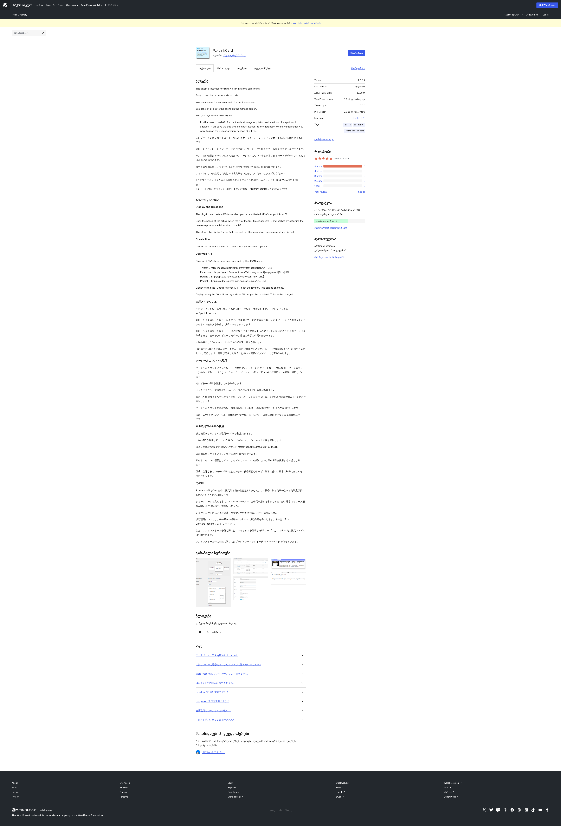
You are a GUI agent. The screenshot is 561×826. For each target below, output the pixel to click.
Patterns (124, 796)
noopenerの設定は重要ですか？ (212, 701)
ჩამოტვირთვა (356, 53)
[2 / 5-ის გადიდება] (264, 561)
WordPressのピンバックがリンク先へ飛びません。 (223, 673)
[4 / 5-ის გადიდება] (302, 561)
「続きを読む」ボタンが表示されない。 (217, 719)
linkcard (360, 131)
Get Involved (342, 783)
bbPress (449, 792)
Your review (320, 191)
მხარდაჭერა (358, 68)
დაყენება (242, 68)
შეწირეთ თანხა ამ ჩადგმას (329, 257)
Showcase (125, 783)
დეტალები (205, 68)
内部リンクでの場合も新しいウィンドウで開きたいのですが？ (228, 664)
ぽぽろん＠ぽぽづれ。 (234, 55)
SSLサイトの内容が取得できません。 (215, 683)
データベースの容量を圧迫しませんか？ (217, 655)
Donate (341, 792)
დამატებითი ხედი (324, 139)
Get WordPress (547, 5)
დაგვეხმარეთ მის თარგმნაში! (307, 23)
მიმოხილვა (223, 68)
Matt (447, 787)
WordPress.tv (235, 796)
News (14, 787)
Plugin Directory (19, 14)
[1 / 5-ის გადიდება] (227, 561)
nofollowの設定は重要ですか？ (212, 692)
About (15, 783)
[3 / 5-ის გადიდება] (264, 580)
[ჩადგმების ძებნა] (43, 33)
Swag (340, 796)
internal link (350, 131)
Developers (233, 792)
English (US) (359, 118)
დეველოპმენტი (262, 68)
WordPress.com (453, 783)
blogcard (347, 125)
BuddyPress (451, 796)
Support (232, 787)
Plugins (123, 792)
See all (361, 191)
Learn (230, 783)
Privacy (15, 796)
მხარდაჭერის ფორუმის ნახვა (330, 227)
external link (359, 125)
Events (339, 787)
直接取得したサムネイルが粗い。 (213, 710)
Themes (124, 787)
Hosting (15, 792)
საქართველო (46, 810)
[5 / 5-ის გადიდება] (302, 576)
